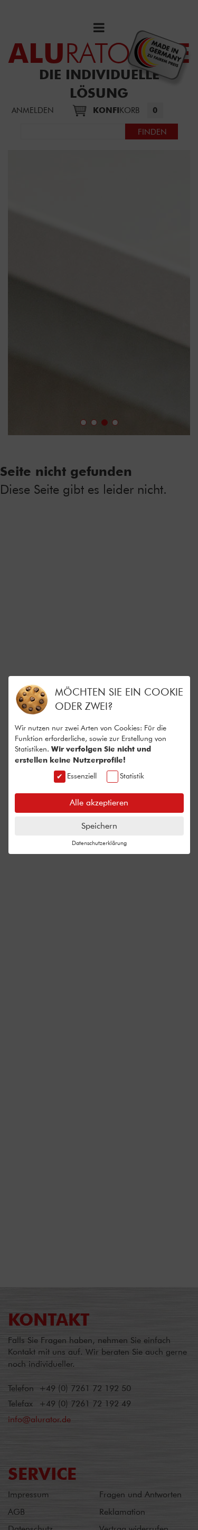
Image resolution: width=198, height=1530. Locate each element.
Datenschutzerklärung (99, 843)
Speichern (99, 826)
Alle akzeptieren (99, 802)
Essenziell (82, 775)
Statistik (132, 775)
